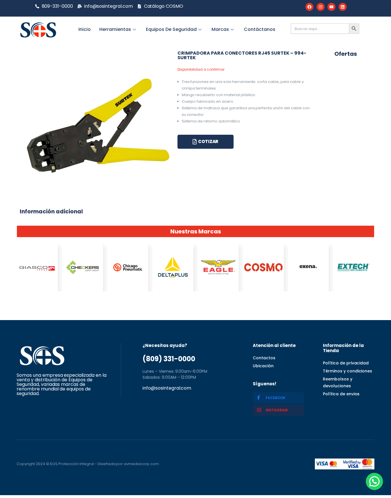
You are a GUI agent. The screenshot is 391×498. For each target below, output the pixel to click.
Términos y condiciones (347, 371)
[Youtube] (331, 7)
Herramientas (115, 29)
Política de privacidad (346, 363)
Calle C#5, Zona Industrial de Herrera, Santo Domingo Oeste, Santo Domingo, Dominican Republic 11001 (186, 406)
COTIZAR (208, 141)
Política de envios (341, 394)
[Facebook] (309, 7)
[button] (374, 481)
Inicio (84, 29)
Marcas (220, 29)
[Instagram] (321, 7)
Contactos (264, 358)
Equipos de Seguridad (171, 29)
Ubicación (263, 366)
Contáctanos (259, 29)
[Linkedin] (343, 7)
